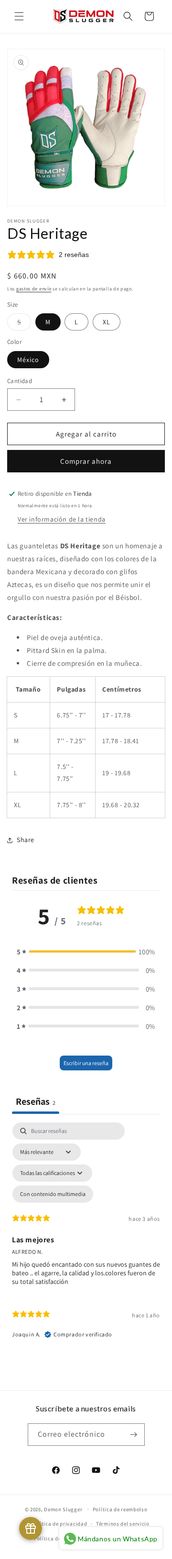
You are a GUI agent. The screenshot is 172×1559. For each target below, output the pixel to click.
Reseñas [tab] (35, 1101)
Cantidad (19, 381)
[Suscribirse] (133, 1434)
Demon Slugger (63, 1509)
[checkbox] (52, 1194)
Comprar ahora (86, 461)
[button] (19, 16)
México (28, 359)
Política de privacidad (59, 1523)
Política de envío (55, 1538)
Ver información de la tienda (62, 519)
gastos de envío (34, 289)
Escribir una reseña (86, 1063)
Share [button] (25, 839)
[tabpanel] (86, 1235)
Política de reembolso (120, 1509)
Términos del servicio (123, 1523)
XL (106, 322)
